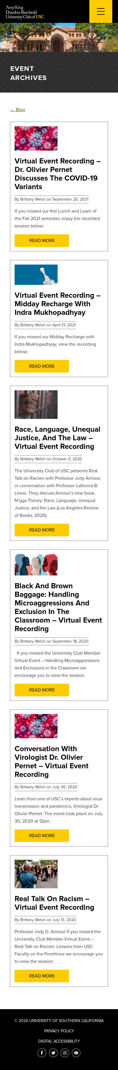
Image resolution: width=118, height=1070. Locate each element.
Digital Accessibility (59, 1041)
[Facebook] (42, 1053)
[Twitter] (53, 1053)
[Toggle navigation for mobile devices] (100, 11)
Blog (17, 110)
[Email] (76, 1053)
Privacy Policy (59, 1031)
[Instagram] (64, 1053)
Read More (42, 240)
